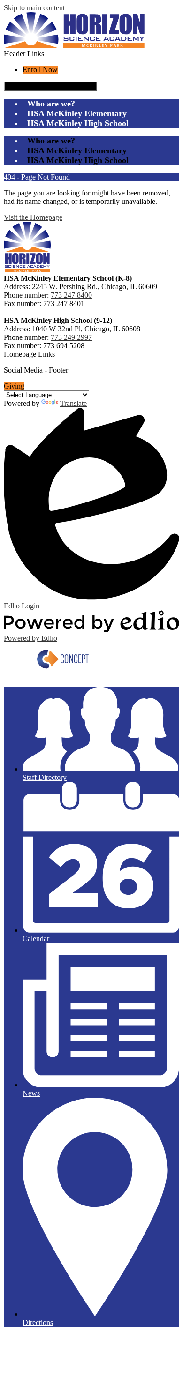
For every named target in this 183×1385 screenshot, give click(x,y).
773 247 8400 (71, 295)
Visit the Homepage (33, 217)
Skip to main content (34, 8)
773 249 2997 (71, 337)
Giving (14, 386)
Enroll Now (40, 70)
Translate (73, 403)
